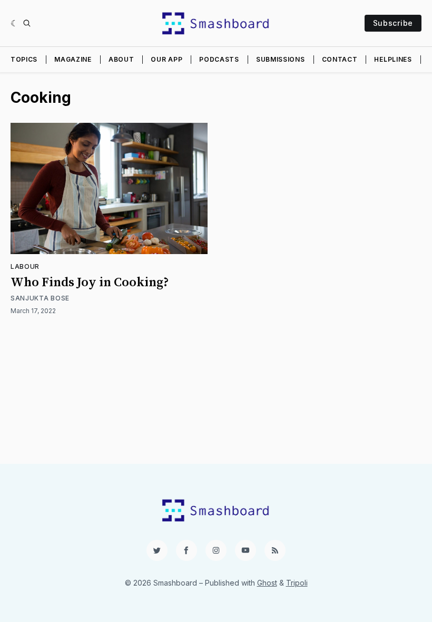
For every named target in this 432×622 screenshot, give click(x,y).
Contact (340, 59)
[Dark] (14, 23)
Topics (24, 59)
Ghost (267, 582)
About (121, 59)
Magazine (73, 59)
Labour (25, 266)
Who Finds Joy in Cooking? (90, 282)
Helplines (392, 59)
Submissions (280, 59)
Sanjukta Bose (40, 298)
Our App (166, 59)
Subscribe (393, 22)
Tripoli (297, 582)
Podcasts (219, 59)
